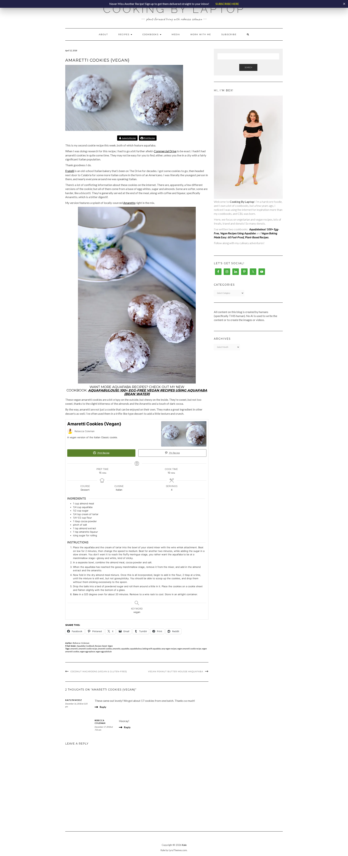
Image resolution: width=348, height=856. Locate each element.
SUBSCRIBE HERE (227, 3)
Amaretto (129, 202)
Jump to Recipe (128, 138)
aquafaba (125, 648)
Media (176, 34)
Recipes (124, 34)
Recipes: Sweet (101, 646)
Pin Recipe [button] (174, 453)
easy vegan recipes (169, 648)
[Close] (344, 4)
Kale (184, 844)
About (103, 34)
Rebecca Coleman (81, 643)
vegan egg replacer (87, 651)
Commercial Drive (165, 151)
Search (248, 67)
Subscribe (229, 34)
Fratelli (69, 171)
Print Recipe (149, 138)
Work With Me (200, 34)
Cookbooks (151, 34)
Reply (103, 707)
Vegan (110, 646)
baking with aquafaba (151, 648)
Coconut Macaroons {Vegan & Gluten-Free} (99, 671)
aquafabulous (136, 648)
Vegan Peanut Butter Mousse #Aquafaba (175, 671)
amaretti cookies (105, 648)
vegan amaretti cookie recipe (189, 648)
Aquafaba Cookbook (85, 646)
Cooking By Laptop (174, 9)
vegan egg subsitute (104, 651)
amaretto (117, 648)
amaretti (74, 648)
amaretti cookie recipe (87, 648)
